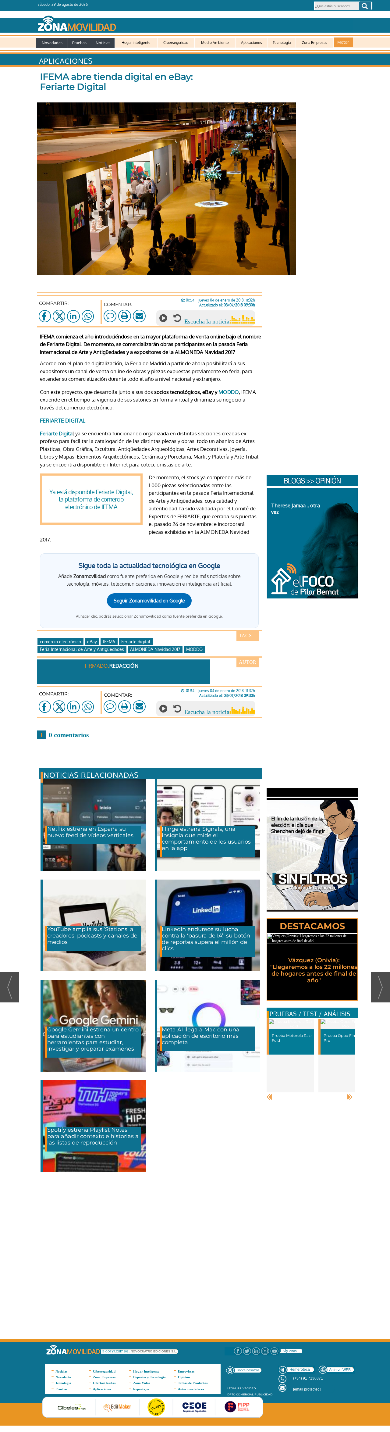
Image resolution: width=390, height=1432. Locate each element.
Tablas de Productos (192, 1383)
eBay (92, 641)
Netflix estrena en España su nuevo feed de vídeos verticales (90, 832)
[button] (365, 6)
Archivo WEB (340, 1370)
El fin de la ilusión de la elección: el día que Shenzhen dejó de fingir (298, 825)
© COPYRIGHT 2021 (116, 1351)
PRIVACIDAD (246, 1388)
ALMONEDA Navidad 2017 (155, 649)
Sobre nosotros (248, 1370)
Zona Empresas (314, 42)
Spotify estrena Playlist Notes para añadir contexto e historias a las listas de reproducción (93, 1136)
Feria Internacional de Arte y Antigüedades (82, 649)
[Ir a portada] (194, 22)
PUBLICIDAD (263, 1394)
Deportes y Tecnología (149, 1377)
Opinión (184, 1377)
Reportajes (141, 1389)
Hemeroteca (299, 1369)
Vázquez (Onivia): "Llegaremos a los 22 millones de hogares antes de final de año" (313, 970)
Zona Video (141, 1383)
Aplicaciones (251, 42)
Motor (343, 42)
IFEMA (109, 641)
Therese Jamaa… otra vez (295, 508)
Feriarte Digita (56, 433)
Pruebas (79, 42)
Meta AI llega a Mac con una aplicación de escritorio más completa (200, 1036)
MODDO (228, 392)
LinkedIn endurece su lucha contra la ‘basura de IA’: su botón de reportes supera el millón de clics (206, 939)
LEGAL (231, 1388)
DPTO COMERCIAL (240, 1394)
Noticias (103, 42)
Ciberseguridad (175, 42)
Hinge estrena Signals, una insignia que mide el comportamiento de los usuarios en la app (206, 839)
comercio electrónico (60, 641)
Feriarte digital (135, 641)
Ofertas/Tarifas (104, 1383)
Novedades (52, 42)
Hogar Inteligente (136, 42)
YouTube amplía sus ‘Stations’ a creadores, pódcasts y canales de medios (92, 935)
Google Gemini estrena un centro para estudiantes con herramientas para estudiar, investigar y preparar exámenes (93, 1039)
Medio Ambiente (215, 42)
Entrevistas (186, 1371)
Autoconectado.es (191, 1389)
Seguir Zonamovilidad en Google (149, 601)
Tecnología (282, 42)
